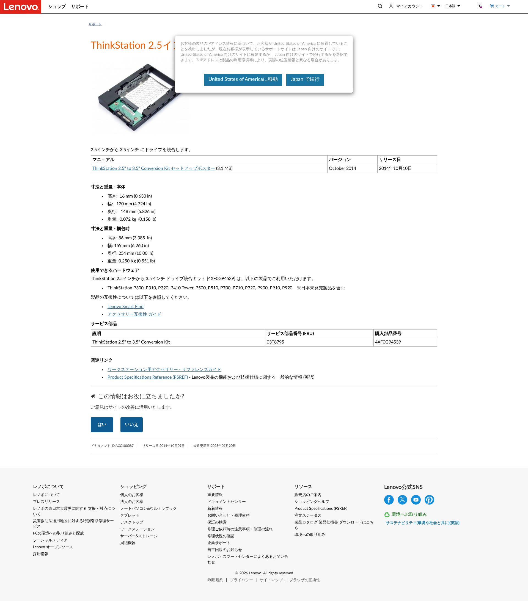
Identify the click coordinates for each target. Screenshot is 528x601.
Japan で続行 (305, 79)
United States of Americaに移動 (243, 79)
